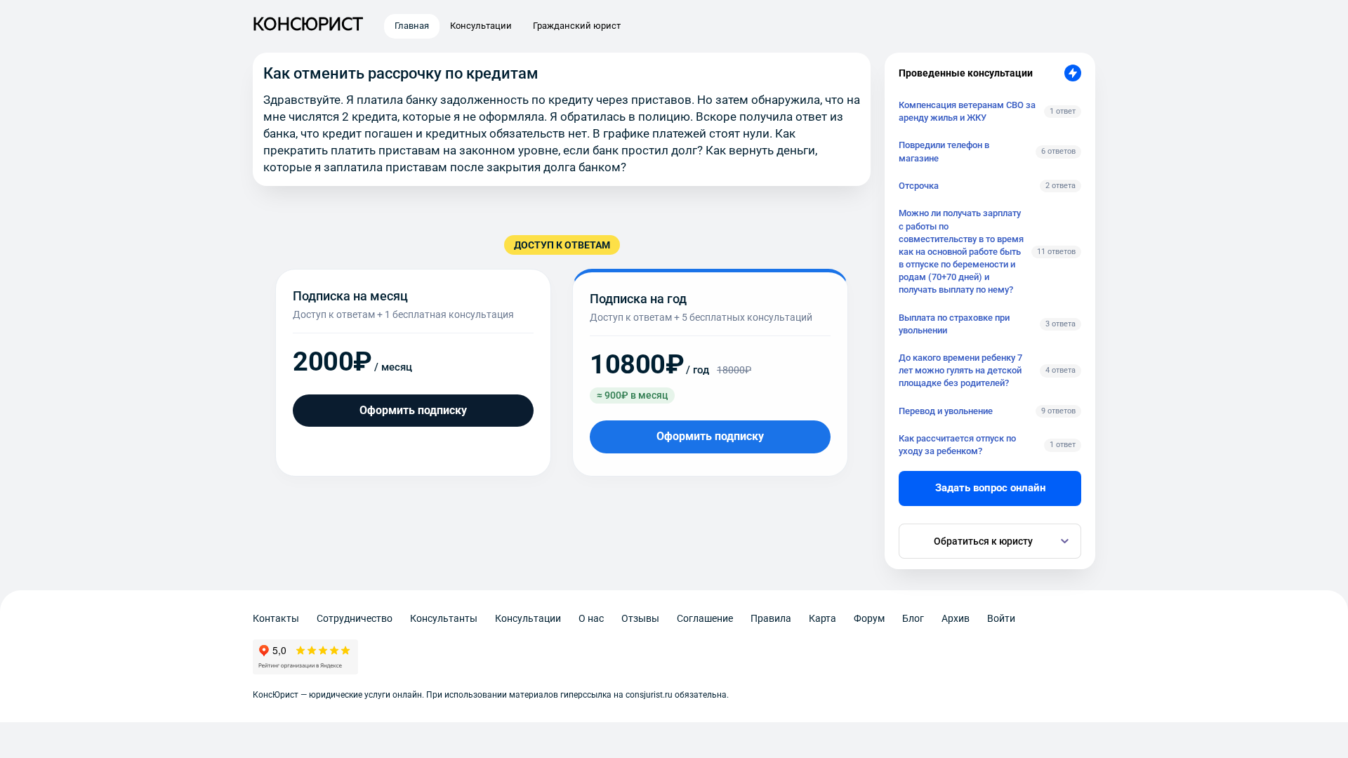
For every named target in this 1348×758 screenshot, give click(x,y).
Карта (822, 618)
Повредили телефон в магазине (944, 151)
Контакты (276, 618)
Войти (1001, 618)
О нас (591, 618)
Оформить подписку (413, 410)
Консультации (528, 618)
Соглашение (705, 618)
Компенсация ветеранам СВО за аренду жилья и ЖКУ (967, 111)
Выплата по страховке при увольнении (954, 323)
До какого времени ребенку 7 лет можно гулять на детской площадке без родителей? (960, 370)
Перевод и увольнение (946, 411)
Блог (913, 618)
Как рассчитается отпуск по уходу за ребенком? (957, 444)
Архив (955, 618)
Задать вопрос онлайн (990, 487)
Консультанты (443, 618)
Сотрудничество (354, 618)
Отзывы (640, 618)
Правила (771, 618)
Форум (869, 618)
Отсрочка (919, 185)
